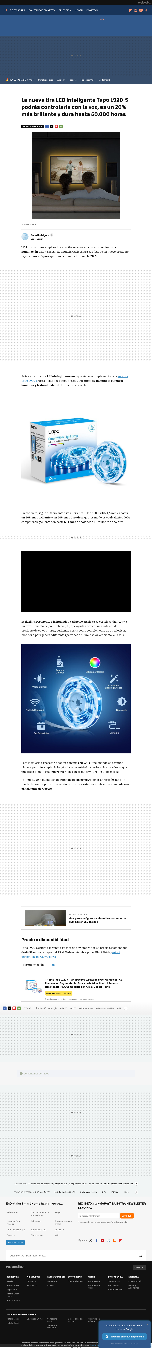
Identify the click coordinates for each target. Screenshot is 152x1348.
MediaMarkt (104, 79)
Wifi (56, 1235)
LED (74, 1008)
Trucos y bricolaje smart (63, 1222)
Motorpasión (94, 1281)
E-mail (61, 126)
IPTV (104, 1192)
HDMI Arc (115, 1192)
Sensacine (52, 1281)
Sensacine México (52, 1319)
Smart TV (59, 1229)
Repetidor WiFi (87, 79)
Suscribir (127, 1215)
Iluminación (87, 1008)
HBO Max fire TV (42, 1192)
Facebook (47, 126)
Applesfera (12, 1289)
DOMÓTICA (92, 10)
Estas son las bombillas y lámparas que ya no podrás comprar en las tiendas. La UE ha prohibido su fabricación (82, 1183)
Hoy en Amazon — (58, 993)
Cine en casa (37, 1235)
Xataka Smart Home (13, 1294)
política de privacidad (118, 1222)
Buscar (140, 1255)
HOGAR (79, 10)
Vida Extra (32, 1285)
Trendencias (114, 1281)
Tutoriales (36, 1220)
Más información (98, 1345)
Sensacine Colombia (52, 1326)
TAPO (64, 1008)
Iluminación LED (106, 1008)
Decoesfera (113, 1285)
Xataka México (14, 1318)
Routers (11, 1235)
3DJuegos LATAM (35, 1318)
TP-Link (51, 964)
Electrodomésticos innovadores (40, 1214)
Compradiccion (115, 1289)
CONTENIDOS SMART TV (41, 10)
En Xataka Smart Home (78, 914)
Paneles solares (45, 79)
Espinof (50, 1285)
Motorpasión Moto (94, 1286)
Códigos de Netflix (88, 1192)
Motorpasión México (94, 1319)
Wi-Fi (31, 79)
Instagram (135, 10)
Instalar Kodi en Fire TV (65, 1192)
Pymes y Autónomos (133, 1286)
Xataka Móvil (13, 1285)
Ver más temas (15, 1242)
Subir (137, 1267)
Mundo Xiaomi (13, 1300)
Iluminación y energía (46, 1008)
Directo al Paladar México (76, 1319)
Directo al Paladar (76, 1281)
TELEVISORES (17, 10)
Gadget (73, 79)
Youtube (141, 10)
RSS (114, 1239)
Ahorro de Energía (16, 1229)
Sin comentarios (34, 126)
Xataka (10, 1281)
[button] (41, 235)
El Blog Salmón (135, 1281)
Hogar (58, 1212)
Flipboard (130, 10)
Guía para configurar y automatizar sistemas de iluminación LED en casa (97, 919)
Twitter (146, 10)
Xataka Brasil (13, 1322)
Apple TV (61, 79)
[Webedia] (145, 2)
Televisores (12, 1212)
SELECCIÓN (65, 10)
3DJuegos (31, 1281)
